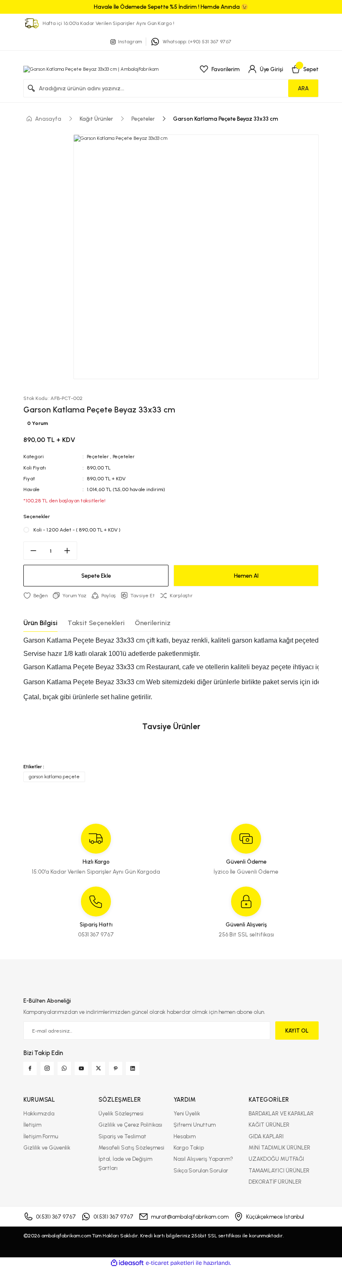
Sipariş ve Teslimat (122, 1136)
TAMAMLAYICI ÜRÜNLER (279, 1170)
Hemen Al (246, 575)
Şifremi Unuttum (195, 1124)
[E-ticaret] (170, 1263)
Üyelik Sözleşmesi (120, 1113)
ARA (303, 88)
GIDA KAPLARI (266, 1136)
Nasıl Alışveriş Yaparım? (203, 1158)
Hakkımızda (38, 1113)
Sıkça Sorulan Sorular (201, 1170)
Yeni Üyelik (187, 1113)
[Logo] (90, 69)
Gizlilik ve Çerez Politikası (130, 1124)
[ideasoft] (127, 1263)
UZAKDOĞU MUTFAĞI (276, 1158)
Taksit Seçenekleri (96, 623)
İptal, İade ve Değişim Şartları (125, 1163)
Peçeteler (98, 456)
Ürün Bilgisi (40, 623)
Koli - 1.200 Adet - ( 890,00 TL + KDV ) (77, 529)
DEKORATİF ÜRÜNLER (275, 1181)
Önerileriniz (153, 623)
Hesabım (185, 1136)
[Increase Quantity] (69, 550)
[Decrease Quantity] (30, 550)
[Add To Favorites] (35, 595)
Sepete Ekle (96, 575)
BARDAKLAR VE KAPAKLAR (281, 1113)
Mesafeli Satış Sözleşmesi (131, 1147)
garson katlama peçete (54, 777)
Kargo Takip (189, 1147)
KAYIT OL (297, 1030)
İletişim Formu (40, 1136)
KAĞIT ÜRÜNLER (269, 1124)
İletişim (32, 1124)
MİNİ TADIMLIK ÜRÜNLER (279, 1147)
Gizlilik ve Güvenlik (46, 1147)
